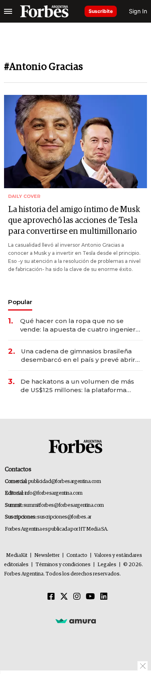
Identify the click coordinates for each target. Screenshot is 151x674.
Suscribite (101, 11)
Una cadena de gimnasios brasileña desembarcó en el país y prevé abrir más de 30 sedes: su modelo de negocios (78, 355)
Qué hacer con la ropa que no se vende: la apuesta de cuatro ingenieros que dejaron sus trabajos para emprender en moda (81, 325)
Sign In (138, 11)
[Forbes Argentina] (44, 11)
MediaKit (16, 555)
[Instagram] (77, 597)
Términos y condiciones (63, 564)
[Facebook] (51, 597)
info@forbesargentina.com (54, 493)
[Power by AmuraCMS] (76, 620)
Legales (106, 564)
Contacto (76, 555)
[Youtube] (90, 597)
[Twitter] (64, 597)
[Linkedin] (104, 597)
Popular (20, 302)
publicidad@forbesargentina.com (64, 481)
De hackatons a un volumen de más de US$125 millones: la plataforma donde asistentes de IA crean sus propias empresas (77, 386)
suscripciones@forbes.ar (64, 517)
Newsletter (47, 555)
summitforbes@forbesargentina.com (63, 505)
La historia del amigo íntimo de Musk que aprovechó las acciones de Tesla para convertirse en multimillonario (74, 220)
